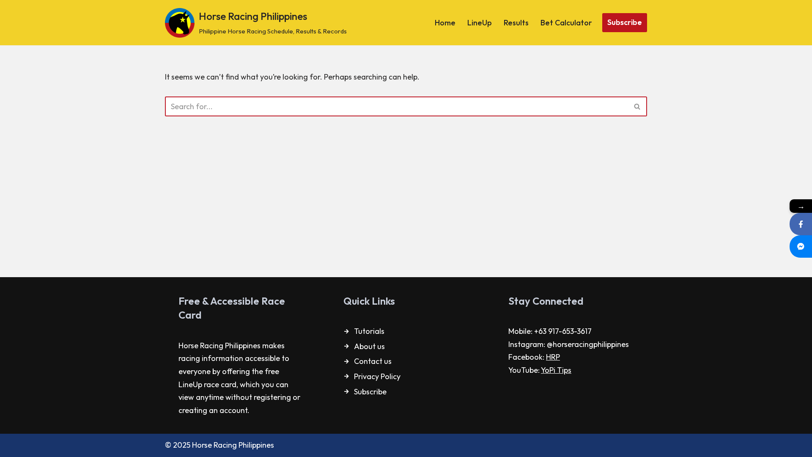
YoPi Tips (556, 370)
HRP (553, 357)
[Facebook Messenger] (801, 246)
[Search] (637, 106)
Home (445, 23)
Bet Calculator (566, 23)
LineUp (479, 23)
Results (516, 23)
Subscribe (624, 22)
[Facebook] (801, 224)
